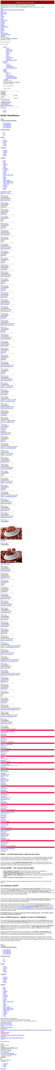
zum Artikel (3, 431)
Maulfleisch (3, 359)
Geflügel (3, 16)
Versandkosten (13, 1054)
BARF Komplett (4, 835)
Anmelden (3, 35)
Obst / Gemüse (4, 20)
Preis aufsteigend (7, 127)
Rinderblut (3, 489)
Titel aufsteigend (7, 124)
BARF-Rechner (49, 907)
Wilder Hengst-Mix (5, 764)
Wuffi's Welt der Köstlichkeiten (8, 848)
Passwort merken (6, 101)
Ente (4, 162)
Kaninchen (5, 169)
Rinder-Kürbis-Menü (5, 200)
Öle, (23, 906)
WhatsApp (5, 1063)
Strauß (4, 185)
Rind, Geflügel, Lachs (8, 181)
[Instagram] (11, 1053)
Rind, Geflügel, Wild (8, 182)
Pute (4, 176)
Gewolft (5, 141)
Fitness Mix (3, 738)
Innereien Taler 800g (5, 667)
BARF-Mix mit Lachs (6, 310)
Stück (4, 142)
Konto (11, 1027)
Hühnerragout (4, 633)
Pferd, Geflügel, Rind (8, 175)
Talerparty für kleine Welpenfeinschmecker (10, 709)
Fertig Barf (3, 227)
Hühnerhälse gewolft (5, 434)
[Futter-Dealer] (7, 9)
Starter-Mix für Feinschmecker (7, 812)
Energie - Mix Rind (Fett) (6, 640)
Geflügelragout (4, 591)
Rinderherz (3, 440)
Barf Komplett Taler (5, 799)
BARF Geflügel (4, 780)
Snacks (2, 24)
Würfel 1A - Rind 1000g (6, 482)
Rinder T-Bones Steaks (6, 503)
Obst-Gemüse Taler (5, 510)
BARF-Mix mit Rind (5, 276)
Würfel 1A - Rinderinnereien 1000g (9, 496)
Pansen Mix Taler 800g (6, 605)
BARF (2, 11)
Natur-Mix (3, 290)
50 (4, 133)
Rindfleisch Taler (4, 775)
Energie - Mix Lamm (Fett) (7, 654)
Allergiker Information (6, 34)
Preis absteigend (7, 125)
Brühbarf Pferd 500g (5, 598)
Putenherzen (3, 787)
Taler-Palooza (4, 702)
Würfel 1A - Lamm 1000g (6, 744)
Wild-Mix (3, 373)
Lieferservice (46, 1030)
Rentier (5, 177)
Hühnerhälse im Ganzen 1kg (7, 324)
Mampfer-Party (4, 770)
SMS (4, 1065)
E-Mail (5, 1066)
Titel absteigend (7, 123)
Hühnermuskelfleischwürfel (7, 408)
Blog (2, 32)
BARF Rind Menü (5, 304)
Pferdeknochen (4, 688)
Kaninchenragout (4, 345)
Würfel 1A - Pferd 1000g (6, 454)
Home (4, 110)
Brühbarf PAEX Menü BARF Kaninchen (10, 674)
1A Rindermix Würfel (5, 612)
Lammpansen (4, 414)
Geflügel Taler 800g (5, 563)
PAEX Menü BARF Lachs (7, 366)
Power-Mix (3, 255)
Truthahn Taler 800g (5, 570)
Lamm (4, 172)
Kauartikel (3, 25)
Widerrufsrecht (28, 1030)
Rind (2, 15)
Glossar (41, 1030)
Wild (4, 188)
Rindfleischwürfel (5, 842)
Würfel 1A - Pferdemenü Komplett (8, 447)
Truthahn (5, 186)
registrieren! (14, 38)
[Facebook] (4, 1053)
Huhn (4, 165)
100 (4, 134)
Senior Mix (3, 352)
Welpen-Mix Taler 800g (6, 723)
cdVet (12, 1035)
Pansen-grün (3, 428)
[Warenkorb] (5, 104)
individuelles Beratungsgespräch (26, 907)
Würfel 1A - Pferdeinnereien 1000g (9, 716)
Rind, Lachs (6, 184)
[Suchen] (17, 91)
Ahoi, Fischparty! (5, 823)
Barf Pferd (3, 331)
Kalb (4, 167)
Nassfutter (3, 22)
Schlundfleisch (4, 269)
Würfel (5, 145)
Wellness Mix (4, 206)
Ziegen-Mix (3, 317)
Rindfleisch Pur (4, 681)
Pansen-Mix (3, 817)
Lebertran (36, 906)
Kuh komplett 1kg (5, 751)
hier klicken (37, 2)
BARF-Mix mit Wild (5, 193)
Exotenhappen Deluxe (6, 830)
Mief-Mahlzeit (4, 794)
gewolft (5, 150)
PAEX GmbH (16, 1035)
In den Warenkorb (4, 197)
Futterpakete (3, 13)
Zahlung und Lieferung (19, 1030)
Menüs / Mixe (4, 12)
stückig (5, 152)
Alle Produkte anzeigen (11, 60)
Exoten (2, 19)
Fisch (2, 17)
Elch (4, 160)
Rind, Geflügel (6, 180)
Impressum (3, 1030)
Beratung (3, 30)
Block (4, 140)
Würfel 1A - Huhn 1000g (6, 387)
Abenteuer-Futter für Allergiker (8, 731)
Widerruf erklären (5, 1032)
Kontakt (2, 1027)
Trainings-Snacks (4, 26)
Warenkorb (7, 1027)
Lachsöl (2, 584)
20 (4, 132)
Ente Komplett (4, 394)
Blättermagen (4, 213)
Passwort (16, 98)
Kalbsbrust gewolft (5, 577)
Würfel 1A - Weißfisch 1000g (7, 421)
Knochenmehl (27, 906)
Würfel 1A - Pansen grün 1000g (8, 401)
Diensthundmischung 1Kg (6, 517)
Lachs (4, 171)
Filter (2, 119)
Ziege (4, 189)
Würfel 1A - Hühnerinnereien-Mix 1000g (10, 647)
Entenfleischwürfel (5, 461)
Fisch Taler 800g (4, 619)
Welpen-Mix (3, 805)
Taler (4, 143)
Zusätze (2, 28)
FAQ (33, 1030)
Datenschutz (11, 1030)
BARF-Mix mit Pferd (5, 248)
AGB (7, 1030)
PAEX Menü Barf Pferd (6, 380)
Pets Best (22, 1035)
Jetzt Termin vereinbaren (6, 1022)
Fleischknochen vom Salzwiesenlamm (9, 660)
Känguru (5, 168)
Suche (2, 91)
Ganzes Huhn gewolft (6, 338)
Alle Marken (3, 1035)
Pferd (4, 173)
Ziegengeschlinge (5, 626)
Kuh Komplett (4, 297)
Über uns (37, 1030)
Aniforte (9, 1035)
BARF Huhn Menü (5, 234)
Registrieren (9, 102)
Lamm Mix (3, 540)
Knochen (3, 21)
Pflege (2, 29)
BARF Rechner (4, 33)
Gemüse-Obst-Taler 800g (6, 468)
